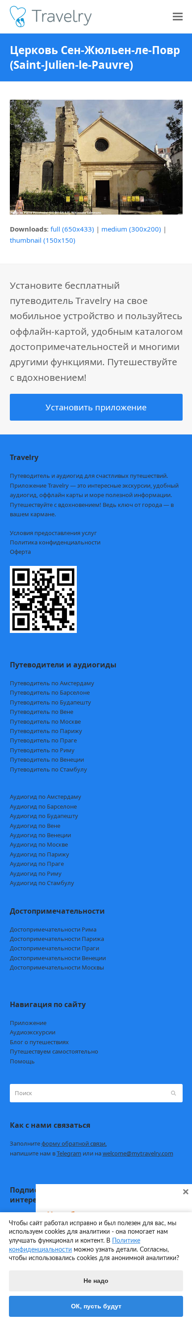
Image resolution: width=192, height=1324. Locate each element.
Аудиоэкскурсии (32, 1032)
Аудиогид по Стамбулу (42, 883)
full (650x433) (72, 228)
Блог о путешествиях (39, 1042)
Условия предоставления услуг (53, 533)
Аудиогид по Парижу (39, 854)
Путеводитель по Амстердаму (52, 683)
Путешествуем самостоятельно (54, 1051)
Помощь (22, 1061)
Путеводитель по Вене (41, 712)
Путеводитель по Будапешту (50, 702)
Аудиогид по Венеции (40, 835)
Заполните (58, 1143)
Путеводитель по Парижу (46, 731)
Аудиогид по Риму (36, 873)
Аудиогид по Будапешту (44, 816)
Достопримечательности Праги (54, 948)
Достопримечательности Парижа (57, 939)
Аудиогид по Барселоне (43, 806)
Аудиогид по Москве (39, 844)
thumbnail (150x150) (42, 240)
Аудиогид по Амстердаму (45, 797)
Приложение (28, 1023)
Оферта (20, 552)
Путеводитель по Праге (43, 740)
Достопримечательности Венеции (58, 958)
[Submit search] (173, 1093)
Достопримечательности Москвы (57, 967)
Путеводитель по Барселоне (50, 692)
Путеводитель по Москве (45, 721)
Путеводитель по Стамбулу (48, 769)
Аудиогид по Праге (37, 864)
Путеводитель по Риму (42, 750)
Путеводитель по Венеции (47, 759)
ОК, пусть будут (96, 1306)
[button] (178, 17)
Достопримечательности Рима (53, 929)
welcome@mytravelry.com (138, 1153)
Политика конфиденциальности (55, 542)
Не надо (96, 1280)
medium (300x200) (131, 228)
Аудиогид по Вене (35, 826)
